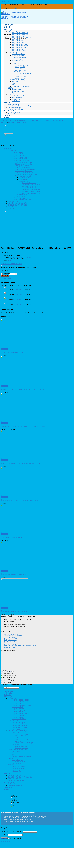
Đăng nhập (4, 838)
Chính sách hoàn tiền (10, 644)
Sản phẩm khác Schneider (23, 164)
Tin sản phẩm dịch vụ (14, 114)
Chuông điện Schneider (22, 166)
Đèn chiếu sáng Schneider (23, 171)
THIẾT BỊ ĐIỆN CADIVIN (19, 51)
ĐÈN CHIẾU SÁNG (13, 52)
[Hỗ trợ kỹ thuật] (11, 801)
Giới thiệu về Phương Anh (11, 634)
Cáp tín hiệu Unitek (21, 76)
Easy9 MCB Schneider (29, 183)
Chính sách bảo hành (10, 637)
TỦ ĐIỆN (10, 88)
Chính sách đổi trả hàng (11, 643)
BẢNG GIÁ (7, 28)
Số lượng (6, 274)
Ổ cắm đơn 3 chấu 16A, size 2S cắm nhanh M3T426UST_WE (20, 500)
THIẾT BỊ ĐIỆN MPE (17, 41)
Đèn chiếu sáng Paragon (19, 57)
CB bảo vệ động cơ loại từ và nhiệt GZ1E (13, 537)
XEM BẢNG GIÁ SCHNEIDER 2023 (11, 264)
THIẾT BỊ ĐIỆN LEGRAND (19, 44)
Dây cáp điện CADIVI (21, 65)
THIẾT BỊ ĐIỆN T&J (17, 49)
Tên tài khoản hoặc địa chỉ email (11, 831)
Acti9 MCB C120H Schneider (31, 193)
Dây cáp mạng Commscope (23, 73)
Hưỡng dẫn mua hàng (10, 640)
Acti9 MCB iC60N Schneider (31, 186)
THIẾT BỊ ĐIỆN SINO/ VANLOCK (21, 38)
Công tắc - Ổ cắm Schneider (24, 172)
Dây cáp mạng (16, 72)
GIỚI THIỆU (8, 26)
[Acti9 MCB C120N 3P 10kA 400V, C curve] (8, 133)
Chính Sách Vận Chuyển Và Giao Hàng (19, 106)
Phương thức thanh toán (11, 641)
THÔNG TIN (8, 279)
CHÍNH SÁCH (8, 102)
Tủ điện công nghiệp (18, 91)
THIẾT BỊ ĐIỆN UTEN (18, 42)
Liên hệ (6, 117)
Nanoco (14, 83)
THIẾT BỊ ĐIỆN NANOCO (19, 47)
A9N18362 (19, 299)
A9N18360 (19, 289)
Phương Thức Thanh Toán (15, 109)
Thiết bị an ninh (20, 196)
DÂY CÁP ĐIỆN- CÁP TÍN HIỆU (17, 62)
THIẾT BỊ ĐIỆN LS (17, 39)
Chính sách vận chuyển (10, 638)
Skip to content (5, 1)
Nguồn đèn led (16, 101)
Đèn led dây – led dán (18, 96)
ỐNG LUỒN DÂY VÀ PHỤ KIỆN (17, 80)
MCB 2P (10, 261)
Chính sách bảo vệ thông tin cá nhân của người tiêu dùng (20, 645)
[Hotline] (11, 794)
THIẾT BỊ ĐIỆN (12, 31)
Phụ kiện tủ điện (16, 93)
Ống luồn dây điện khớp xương (21, 86)
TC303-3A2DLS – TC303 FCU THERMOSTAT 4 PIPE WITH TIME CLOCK (23, 426)
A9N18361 (19, 294)
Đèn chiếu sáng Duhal (18, 60)
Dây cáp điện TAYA (20, 68)
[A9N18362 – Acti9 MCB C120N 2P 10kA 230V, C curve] (8, 142)
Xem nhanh (4, 349)
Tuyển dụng (8, 115)
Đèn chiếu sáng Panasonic (19, 59)
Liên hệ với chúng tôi (10, 647)
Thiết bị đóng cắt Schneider (55, 120)
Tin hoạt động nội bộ (14, 112)
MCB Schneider (24, 181)
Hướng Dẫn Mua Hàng (14, 107)
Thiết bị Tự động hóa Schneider (25, 169)
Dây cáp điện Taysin (21, 70)
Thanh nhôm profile (17, 97)
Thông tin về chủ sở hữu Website (13, 635)
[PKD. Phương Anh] (11, 804)
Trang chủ (4, 120)
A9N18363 (19, 305)
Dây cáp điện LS (20, 67)
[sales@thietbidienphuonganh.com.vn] (11, 806)
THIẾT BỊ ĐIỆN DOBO (18, 36)
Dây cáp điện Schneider (22, 167)
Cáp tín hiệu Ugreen (21, 78)
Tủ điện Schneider (21, 195)
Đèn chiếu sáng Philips (18, 55)
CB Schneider (23, 179)
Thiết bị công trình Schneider (24, 162)
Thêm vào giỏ (4, 275)
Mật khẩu (4, 835)
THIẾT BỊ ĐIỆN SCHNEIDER (20, 33)
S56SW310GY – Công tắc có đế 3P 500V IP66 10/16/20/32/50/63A (22, 389)
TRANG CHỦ (8, 24)
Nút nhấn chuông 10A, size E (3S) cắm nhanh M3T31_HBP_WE (21, 463)
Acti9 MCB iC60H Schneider (31, 188)
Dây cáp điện (15, 63)
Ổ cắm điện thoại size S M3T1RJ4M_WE (13, 574)
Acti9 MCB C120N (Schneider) (22, 257)
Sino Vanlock (16, 81)
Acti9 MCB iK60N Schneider (31, 184)
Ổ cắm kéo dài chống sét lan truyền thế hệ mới (15, 611)
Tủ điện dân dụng (17, 89)
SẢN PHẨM (8, 29)
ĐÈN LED (10, 94)
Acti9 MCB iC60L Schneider (31, 190)
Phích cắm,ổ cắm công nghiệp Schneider (28, 174)
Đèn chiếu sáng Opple (18, 54)
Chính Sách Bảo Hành (14, 104)
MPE (13, 85)
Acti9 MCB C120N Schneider (17, 122)
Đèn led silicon (16, 99)
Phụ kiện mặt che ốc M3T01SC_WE (12, 352)
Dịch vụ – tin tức (9, 110)
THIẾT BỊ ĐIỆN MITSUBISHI (20, 46)
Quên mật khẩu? (6, 841)
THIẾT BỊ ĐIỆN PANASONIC (20, 34)
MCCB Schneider (24, 178)
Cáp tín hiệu (15, 75)
